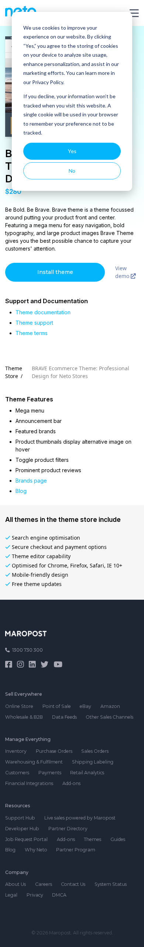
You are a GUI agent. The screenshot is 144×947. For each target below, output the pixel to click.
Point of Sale (56, 706)
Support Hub (20, 818)
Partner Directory (68, 828)
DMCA (59, 895)
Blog (21, 491)
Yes (72, 151)
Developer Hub (22, 828)
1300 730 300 (27, 650)
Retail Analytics (87, 772)
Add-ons (71, 783)
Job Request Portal (26, 839)
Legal (11, 895)
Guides (117, 839)
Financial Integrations (29, 783)
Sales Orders (95, 751)
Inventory (16, 751)
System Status (111, 884)
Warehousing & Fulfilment (34, 762)
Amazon (110, 706)
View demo (123, 272)
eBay (85, 706)
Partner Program (75, 849)
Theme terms (32, 333)
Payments (49, 772)
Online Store (19, 706)
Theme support (34, 322)
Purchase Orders (54, 751)
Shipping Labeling (92, 762)
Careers (43, 884)
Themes (92, 839)
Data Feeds (64, 717)
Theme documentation (43, 312)
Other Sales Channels (109, 717)
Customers (17, 772)
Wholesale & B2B (24, 717)
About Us (15, 884)
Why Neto (36, 849)
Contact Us (73, 884)
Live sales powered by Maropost (80, 818)
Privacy (35, 895)
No (72, 171)
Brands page (31, 480)
